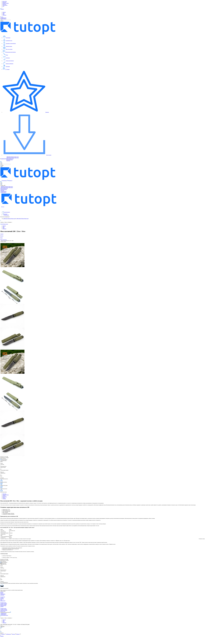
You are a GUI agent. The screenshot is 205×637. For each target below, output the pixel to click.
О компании (2, 596)
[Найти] (1, 21)
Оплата (4, 497)
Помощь (1, 606)
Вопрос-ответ (2, 611)
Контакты (2, 598)
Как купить (5, 496)
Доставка (4, 498)
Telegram (4, 12)
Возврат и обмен (3, 604)
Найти (2, 626)
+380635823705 (3, 17)
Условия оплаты (3, 602)
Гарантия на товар (3, 610)
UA (2, 16)
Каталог (1, 592)
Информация (2, 600)
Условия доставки (3, 603)
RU (1, 16)
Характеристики (6, 494)
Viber (3, 13)
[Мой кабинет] (0, 161)
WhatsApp (4, 15)
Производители (3, 605)
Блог (1, 599)
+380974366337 (3, 18)
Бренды (1, 593)
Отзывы (4, 495)
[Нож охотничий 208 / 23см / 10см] (12, 266)
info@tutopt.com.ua (4, 224)
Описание (4, 493)
